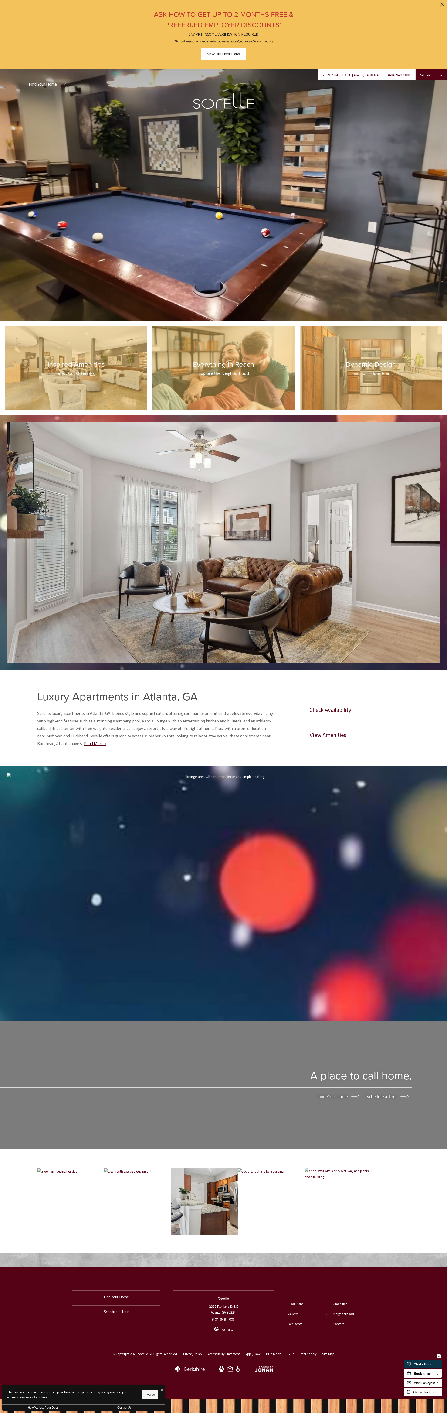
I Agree (150, 1394)
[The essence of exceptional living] (338, 1174)
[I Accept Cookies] (162, 1390)
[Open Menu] (14, 84)
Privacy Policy (192, 1353)
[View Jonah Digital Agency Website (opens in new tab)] (264, 1369)
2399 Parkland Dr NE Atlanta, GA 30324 (223, 1309)
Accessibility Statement (224, 1353)
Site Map (328, 1353)
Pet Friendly (308, 1353)
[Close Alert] (442, 5)
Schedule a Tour (382, 1096)
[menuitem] (308, 1304)
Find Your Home (43, 84)
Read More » (95, 743)
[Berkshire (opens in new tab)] (189, 1372)
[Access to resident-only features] (271, 1171)
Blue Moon (273, 1353)
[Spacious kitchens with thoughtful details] (204, 1201)
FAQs (290, 1353)
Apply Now (253, 1353)
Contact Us (124, 1407)
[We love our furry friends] (70, 1171)
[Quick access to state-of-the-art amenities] (137, 1171)
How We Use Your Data (43, 1407)
